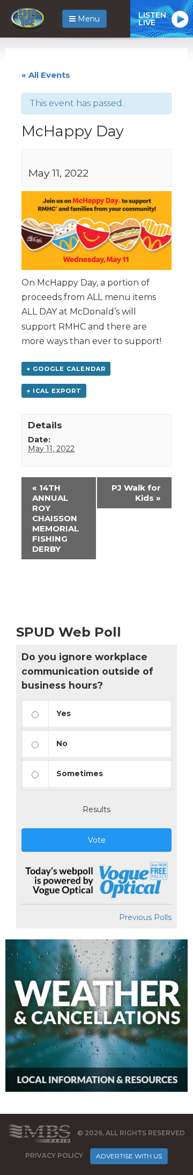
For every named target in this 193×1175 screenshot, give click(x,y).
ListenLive (152, 18)
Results (96, 809)
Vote (97, 840)
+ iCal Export (53, 391)
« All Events (45, 75)
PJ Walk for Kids (136, 493)
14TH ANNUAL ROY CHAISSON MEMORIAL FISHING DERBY (55, 518)
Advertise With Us (129, 1156)
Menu (88, 19)
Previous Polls (145, 917)
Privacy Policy (54, 1155)
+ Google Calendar (66, 369)
